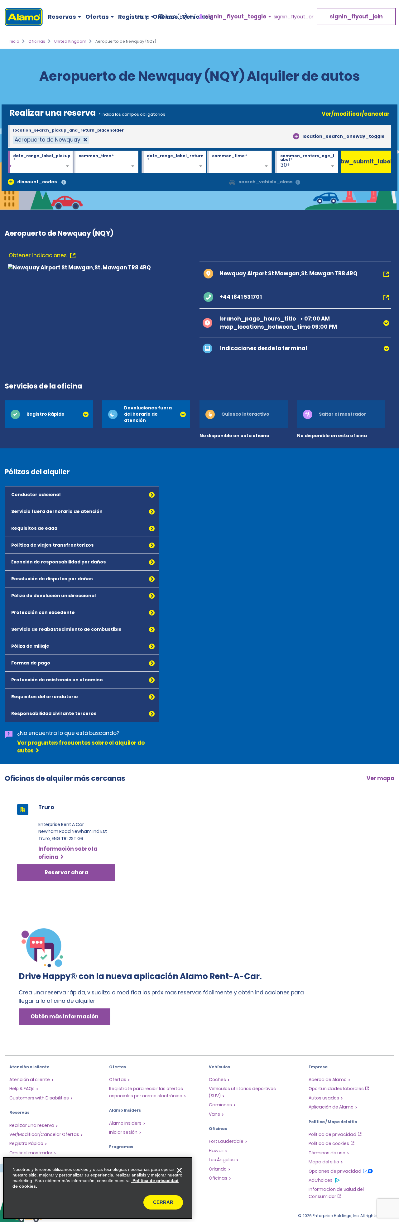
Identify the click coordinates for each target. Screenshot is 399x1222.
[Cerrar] (179, 1170)
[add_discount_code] (11, 182)
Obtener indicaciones (38, 255)
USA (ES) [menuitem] (176, 17)
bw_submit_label (366, 161)
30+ (285, 165)
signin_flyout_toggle (235, 16)
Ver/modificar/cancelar (356, 114)
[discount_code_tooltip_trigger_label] (64, 182)
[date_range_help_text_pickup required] (40, 162)
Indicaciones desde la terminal (263, 348)
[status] (51, 140)
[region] (97, 1188)
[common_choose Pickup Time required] (106, 162)
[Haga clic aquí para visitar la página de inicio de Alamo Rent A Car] (21, 17)
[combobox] (199, 136)
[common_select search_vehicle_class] (232, 182)
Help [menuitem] (143, 17)
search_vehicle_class (265, 182)
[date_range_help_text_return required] (174, 162)
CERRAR (163, 1202)
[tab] (49, 414)
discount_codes (37, 182)
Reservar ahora (66, 872)
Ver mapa (380, 778)
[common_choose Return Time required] (239, 162)
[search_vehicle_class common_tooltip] (298, 182)
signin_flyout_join (356, 16)
